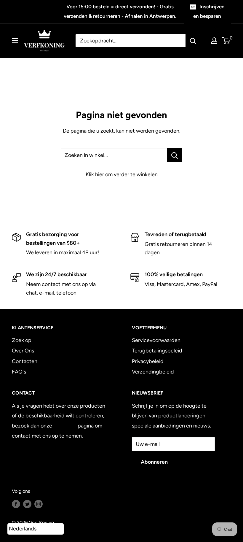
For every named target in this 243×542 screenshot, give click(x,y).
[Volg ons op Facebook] (16, 503)
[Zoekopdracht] (193, 40)
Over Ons (23, 350)
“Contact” (64, 425)
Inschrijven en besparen (209, 11)
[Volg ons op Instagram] (38, 503)
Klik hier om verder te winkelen (122, 174)
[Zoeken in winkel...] (174, 155)
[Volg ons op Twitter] (27, 503)
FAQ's (19, 371)
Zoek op (21, 340)
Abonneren (154, 462)
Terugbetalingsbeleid (157, 350)
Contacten (24, 361)
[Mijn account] (214, 40)
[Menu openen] (15, 40)
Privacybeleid (148, 361)
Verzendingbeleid (153, 371)
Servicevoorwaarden (156, 340)
